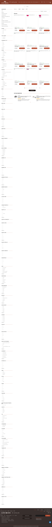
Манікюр (3, 12)
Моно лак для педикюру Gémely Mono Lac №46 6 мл (19, 82)
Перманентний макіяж (4, 13)
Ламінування (3, 17)
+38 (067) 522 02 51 (38, 518)
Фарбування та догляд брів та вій (6, 16)
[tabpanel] (23, 98)
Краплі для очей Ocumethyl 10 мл (31, 28)
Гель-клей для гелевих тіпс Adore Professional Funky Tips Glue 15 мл (19, 64)
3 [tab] (32, 102)
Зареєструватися (48, 511)
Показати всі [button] (3, 57)
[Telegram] (50, 522)
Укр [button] (42, 2)
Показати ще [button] (32, 90)
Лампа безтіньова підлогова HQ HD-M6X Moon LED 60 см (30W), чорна (44, 46)
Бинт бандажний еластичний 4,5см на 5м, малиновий (44, 82)
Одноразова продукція (4, 24)
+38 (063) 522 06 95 (38, 519)
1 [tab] (30, 102)
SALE (2, 515)
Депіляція (3, 23)
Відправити (47, 515)
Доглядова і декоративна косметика (6, 519)
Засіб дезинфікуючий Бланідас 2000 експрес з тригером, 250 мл (31, 64)
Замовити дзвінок (27, 515)
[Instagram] (48, 512)
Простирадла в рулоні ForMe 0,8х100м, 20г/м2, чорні (44, 64)
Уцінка (4, 515)
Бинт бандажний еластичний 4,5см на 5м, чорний (44, 28)
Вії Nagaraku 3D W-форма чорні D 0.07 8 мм (32, 82)
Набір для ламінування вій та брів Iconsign (19, 28)
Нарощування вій (4, 516)
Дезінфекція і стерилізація (5, 20)
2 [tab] (31, 102)
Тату (2, 19)
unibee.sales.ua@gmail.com (39, 517)
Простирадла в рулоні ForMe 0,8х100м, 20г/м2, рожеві (19, 46)
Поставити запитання (27, 518)
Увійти (44, 511)
